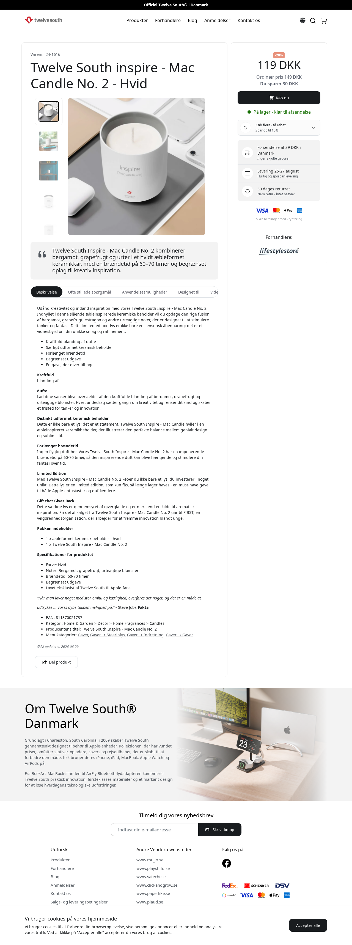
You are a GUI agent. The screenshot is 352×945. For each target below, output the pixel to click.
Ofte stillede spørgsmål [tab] (89, 292)
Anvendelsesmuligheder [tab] (144, 292)
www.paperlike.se (153, 893)
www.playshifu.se (153, 868)
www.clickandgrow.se (156, 885)
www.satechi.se (151, 876)
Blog (192, 20)
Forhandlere (168, 20)
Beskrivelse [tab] (46, 292)
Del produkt (59, 662)
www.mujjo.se (149, 859)
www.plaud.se (149, 902)
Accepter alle (308, 925)
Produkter (137, 20)
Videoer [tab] (217, 292)
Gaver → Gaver (179, 634)
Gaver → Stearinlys (107, 634)
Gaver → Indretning (145, 634)
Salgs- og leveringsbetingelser (79, 902)
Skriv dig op (222, 829)
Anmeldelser (217, 20)
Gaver (83, 634)
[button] (48, 111)
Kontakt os (249, 20)
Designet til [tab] (188, 292)
